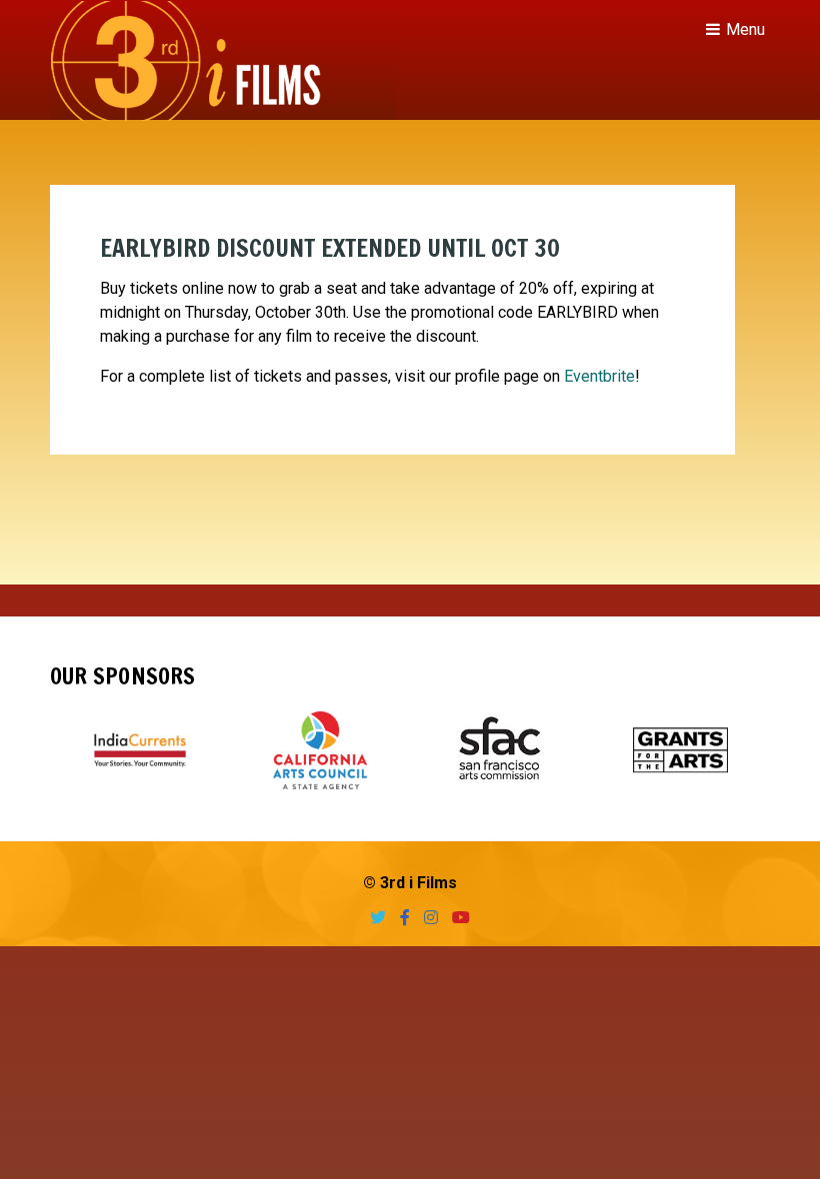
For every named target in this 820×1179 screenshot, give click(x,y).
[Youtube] (456, 917)
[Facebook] (400, 917)
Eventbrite (599, 376)
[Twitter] (373, 917)
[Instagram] (426, 917)
